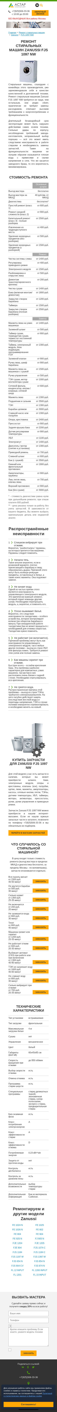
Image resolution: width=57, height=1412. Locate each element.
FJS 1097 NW (27, 35)
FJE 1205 (39, 1243)
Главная (12, 32)
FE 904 (39, 1234)
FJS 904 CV (17, 1266)
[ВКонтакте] (23, 1367)
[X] (33, 1367)
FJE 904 (17, 1248)
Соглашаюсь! (28, 1404)
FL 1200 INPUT (39, 1270)
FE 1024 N (17, 1225)
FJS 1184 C (39, 1252)
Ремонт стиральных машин (32, 32)
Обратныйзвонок (40, 13)
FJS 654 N (17, 1261)
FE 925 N (17, 1239)
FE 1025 (39, 1225)
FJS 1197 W (17, 1257)
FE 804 (17, 1234)
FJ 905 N (39, 1239)
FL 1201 (17, 1275)
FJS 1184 (17, 1252)
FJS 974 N (39, 1266)
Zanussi (14, 35)
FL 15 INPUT (39, 1275)
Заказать (40, 881)
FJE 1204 (17, 1243)
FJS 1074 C (40, 1248)
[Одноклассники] (28, 1367)
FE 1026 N (17, 1229)
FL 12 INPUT (17, 1270)
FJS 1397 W (39, 1257)
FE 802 (39, 1229)
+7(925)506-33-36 (21, 11)
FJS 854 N (39, 1261)
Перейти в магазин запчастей (28, 833)
